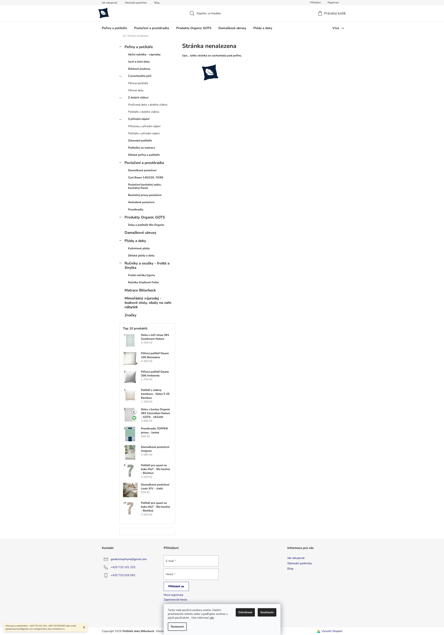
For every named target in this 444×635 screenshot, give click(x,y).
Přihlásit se (176, 586)
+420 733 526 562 (123, 575)
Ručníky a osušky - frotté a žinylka (147, 265)
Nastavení (177, 627)
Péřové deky (136, 90)
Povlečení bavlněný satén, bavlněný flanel (144, 186)
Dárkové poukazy (139, 69)
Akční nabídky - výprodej (144, 54)
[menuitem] (114, 28)
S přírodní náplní (138, 119)
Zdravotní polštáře (140, 141)
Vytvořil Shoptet (332, 631)
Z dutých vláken (138, 97)
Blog (156, 2)
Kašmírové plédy (139, 248)
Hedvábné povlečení (141, 202)
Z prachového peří (139, 76)
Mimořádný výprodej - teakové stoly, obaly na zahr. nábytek (148, 302)
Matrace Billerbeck (140, 290)
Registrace (333, 2)
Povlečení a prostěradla (144, 162)
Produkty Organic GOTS (145, 217)
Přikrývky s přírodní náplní (144, 126)
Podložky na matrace (141, 148)
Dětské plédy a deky (141, 255)
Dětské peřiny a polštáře (144, 155)
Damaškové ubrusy (140, 232)
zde (212, 618)
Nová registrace (173, 595)
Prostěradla (135, 209)
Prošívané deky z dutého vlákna (147, 105)
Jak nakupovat (109, 2)
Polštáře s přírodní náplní (144, 133)
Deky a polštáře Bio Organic (146, 225)
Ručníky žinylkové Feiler (143, 282)
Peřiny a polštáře (139, 46)
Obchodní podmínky (136, 2)
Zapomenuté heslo (175, 600)
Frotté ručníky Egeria (141, 275)
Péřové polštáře (138, 83)
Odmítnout (245, 612)
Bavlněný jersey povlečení (144, 195)
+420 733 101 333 (123, 567)
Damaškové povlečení (142, 170)
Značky (130, 315)
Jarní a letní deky (139, 62)
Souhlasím (267, 612)
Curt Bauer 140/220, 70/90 (145, 177)
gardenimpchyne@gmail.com (129, 559)
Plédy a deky (135, 240)
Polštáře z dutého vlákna (143, 112)
